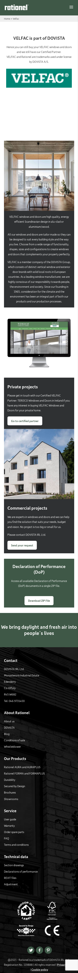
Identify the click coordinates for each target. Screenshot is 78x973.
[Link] (17, 7)
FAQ (6, 838)
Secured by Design (14, 786)
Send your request (22, 545)
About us (9, 721)
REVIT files (10, 878)
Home (7, 18)
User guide (10, 819)
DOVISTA (9, 727)
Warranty (9, 825)
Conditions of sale (14, 740)
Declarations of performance (21, 871)
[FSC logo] (52, 919)
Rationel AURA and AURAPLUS (22, 767)
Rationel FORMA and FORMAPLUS (24, 773)
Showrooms (11, 799)
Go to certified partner (25, 421)
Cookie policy (39, 969)
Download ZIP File (39, 600)
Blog (6, 734)
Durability (9, 780)
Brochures (10, 792)
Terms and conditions (16, 844)
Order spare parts (14, 832)
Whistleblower (12, 746)
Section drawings (14, 865)
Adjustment (11, 884)
